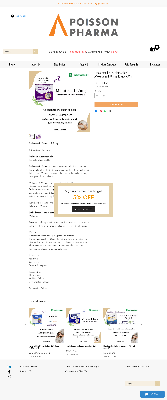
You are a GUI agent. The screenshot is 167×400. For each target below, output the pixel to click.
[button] (111, 180)
